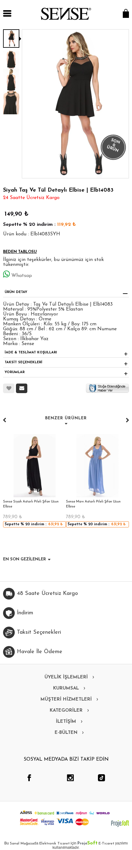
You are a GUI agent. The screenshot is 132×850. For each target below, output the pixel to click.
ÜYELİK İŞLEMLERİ (66, 677)
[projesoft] (120, 823)
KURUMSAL (66, 688)
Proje (87, 843)
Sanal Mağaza (22, 843)
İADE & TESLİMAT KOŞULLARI (31, 352)
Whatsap (21, 275)
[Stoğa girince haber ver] (107, 387)
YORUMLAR (15, 372)
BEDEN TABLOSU (20, 252)
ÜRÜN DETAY (16, 292)
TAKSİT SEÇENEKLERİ (23, 362)
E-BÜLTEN (66, 732)
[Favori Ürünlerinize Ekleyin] (8, 388)
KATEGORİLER (66, 710)
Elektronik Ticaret (54, 843)
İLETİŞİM (66, 721)
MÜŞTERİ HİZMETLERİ (66, 699)
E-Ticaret (106, 843)
